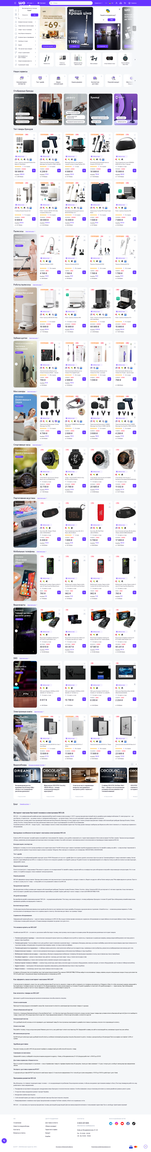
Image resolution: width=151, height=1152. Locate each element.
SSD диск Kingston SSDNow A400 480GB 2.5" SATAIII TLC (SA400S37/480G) (49, 692)
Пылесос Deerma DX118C (97, 264)
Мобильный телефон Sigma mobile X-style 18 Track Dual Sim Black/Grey (125, 585)
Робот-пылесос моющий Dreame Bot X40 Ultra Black (100, 318)
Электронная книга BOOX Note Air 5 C (125, 745)
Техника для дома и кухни (49, 121)
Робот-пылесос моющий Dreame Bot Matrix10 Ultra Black (25, 163)
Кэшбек (47, 1136)
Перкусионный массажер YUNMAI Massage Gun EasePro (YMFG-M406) (50, 163)
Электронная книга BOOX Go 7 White (74, 745)
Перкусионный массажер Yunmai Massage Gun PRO (49, 425)
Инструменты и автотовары (22, 56)
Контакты (16, 1129)
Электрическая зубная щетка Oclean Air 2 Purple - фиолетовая (124, 371)
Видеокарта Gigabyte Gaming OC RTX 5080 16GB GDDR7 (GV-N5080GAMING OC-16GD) (124, 638)
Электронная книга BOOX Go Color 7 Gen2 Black (50, 745)
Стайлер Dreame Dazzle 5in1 (23, 211)
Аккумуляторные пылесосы (75, 121)
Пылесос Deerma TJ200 (46, 264)
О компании (17, 1123)
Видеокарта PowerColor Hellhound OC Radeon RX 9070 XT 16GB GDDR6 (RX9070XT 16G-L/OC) (75, 638)
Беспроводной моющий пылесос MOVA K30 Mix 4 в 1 (74, 211)
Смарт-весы (96, 121)
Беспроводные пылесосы (24, 118)
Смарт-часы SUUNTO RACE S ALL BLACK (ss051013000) (74, 478)
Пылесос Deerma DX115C (72, 264)
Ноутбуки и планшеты (24, 33)
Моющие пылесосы (22, 114)
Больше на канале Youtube (36, 765)
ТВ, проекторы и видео (25, 48)
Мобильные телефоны (24, 551)
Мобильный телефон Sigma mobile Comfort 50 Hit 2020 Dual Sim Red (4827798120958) (100, 585)
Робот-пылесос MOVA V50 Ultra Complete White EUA (49, 211)
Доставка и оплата (51, 1123)
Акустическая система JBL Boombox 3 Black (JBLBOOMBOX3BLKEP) (125, 531)
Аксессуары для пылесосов (72, 117)
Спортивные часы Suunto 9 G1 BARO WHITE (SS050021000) (100, 478)
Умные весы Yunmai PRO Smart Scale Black (100, 211)
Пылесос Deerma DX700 (122, 264)
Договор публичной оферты (64, 1146)
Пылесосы (18, 231)
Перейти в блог (24, 804)
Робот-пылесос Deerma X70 (123, 317)
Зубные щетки (122, 121)
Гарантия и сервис (51, 1129)
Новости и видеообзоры (21, 1126)
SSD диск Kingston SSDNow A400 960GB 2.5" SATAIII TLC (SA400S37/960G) (74, 692)
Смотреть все (30, 231)
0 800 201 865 (83, 1123)
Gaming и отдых (23, 41)
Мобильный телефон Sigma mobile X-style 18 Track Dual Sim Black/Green (50, 585)
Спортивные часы (21, 445)
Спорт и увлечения (23, 52)
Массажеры (19, 391)
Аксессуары (121, 118)
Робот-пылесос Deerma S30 (123, 211)
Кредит (47, 1133)
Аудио (20, 45)
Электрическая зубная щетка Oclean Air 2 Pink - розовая (98, 371)
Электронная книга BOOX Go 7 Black (100, 744)
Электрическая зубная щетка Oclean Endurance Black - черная (49, 371)
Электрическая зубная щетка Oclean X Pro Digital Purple (73, 371)
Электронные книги (22, 711)
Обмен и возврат (50, 1126)
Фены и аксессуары (73, 112)
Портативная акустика (24, 498)
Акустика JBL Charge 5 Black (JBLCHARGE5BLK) (48, 531)
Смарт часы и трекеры (25, 29)
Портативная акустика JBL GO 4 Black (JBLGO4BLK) (74, 531)
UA (112, 3)
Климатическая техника (25, 22)
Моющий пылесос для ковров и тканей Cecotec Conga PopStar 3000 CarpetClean (75, 163)
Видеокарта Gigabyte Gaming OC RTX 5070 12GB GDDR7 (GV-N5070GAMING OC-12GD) (49, 638)
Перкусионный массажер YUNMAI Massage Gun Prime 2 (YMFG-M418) (100, 425)
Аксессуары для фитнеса (99, 118)
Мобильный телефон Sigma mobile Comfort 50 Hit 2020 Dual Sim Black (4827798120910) (75, 585)
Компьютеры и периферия (26, 37)
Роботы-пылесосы (22, 121)
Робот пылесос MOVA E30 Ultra (48, 317)
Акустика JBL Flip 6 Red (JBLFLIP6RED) (96, 531)
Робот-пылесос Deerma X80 (73, 317)
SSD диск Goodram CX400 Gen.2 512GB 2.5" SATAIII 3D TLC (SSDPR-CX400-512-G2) (100, 692)
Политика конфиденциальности (100, 1146)
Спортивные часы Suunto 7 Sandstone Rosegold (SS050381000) (125, 478)
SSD (15, 658)
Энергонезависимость (25, 61)
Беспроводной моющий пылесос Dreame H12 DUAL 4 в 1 (99, 163)
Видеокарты (19, 605)
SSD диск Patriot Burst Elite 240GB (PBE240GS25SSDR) (124, 692)
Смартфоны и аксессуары (26, 25)
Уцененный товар (23, 64)
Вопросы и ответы (19, 1133)
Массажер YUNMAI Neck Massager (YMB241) (75, 425)
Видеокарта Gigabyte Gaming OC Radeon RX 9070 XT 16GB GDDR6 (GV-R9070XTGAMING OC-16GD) (99, 638)
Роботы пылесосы (22, 284)
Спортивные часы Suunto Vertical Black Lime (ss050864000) (49, 478)
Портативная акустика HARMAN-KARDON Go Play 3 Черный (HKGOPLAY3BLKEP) (124, 163)
